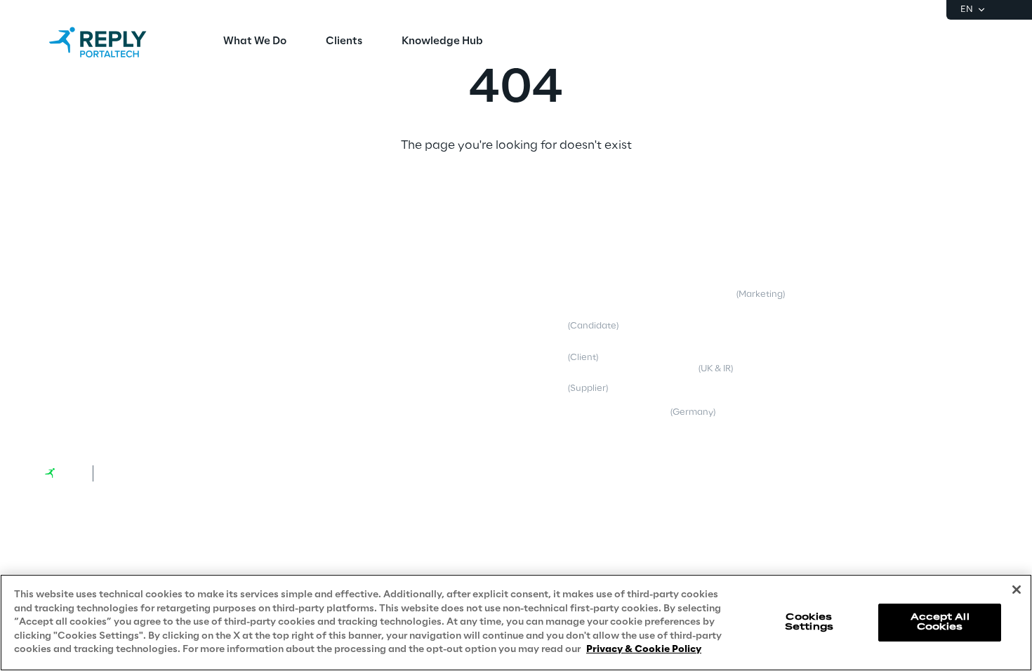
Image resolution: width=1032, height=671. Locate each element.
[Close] (1016, 589)
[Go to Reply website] (63, 473)
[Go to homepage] (111, 42)
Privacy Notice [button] (560, 326)
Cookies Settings (809, 622)
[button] (102, 272)
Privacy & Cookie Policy (643, 649)
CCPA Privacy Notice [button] (716, 326)
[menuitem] (254, 42)
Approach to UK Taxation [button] (892, 294)
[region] (516, 622)
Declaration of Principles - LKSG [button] (739, 406)
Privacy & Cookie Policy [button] (553, 294)
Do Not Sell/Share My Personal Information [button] (904, 363)
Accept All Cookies (940, 622)
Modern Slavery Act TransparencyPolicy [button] (744, 363)
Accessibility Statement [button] (889, 326)
